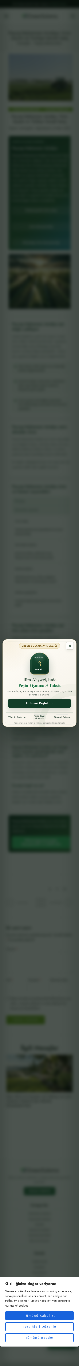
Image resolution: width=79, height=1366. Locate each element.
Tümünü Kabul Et (39, 1316)
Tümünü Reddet (39, 1338)
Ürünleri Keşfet (39, 703)
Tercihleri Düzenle (39, 1327)
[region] (39, 1312)
